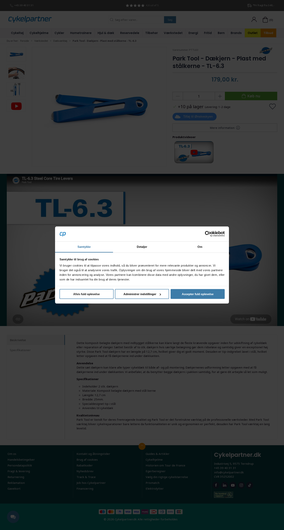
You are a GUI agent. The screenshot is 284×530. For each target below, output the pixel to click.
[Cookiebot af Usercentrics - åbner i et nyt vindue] (208, 234)
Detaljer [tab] (142, 246)
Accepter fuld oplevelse (197, 294)
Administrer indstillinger (139, 294)
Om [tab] (199, 246)
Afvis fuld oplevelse (86, 294)
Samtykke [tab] (84, 246)
